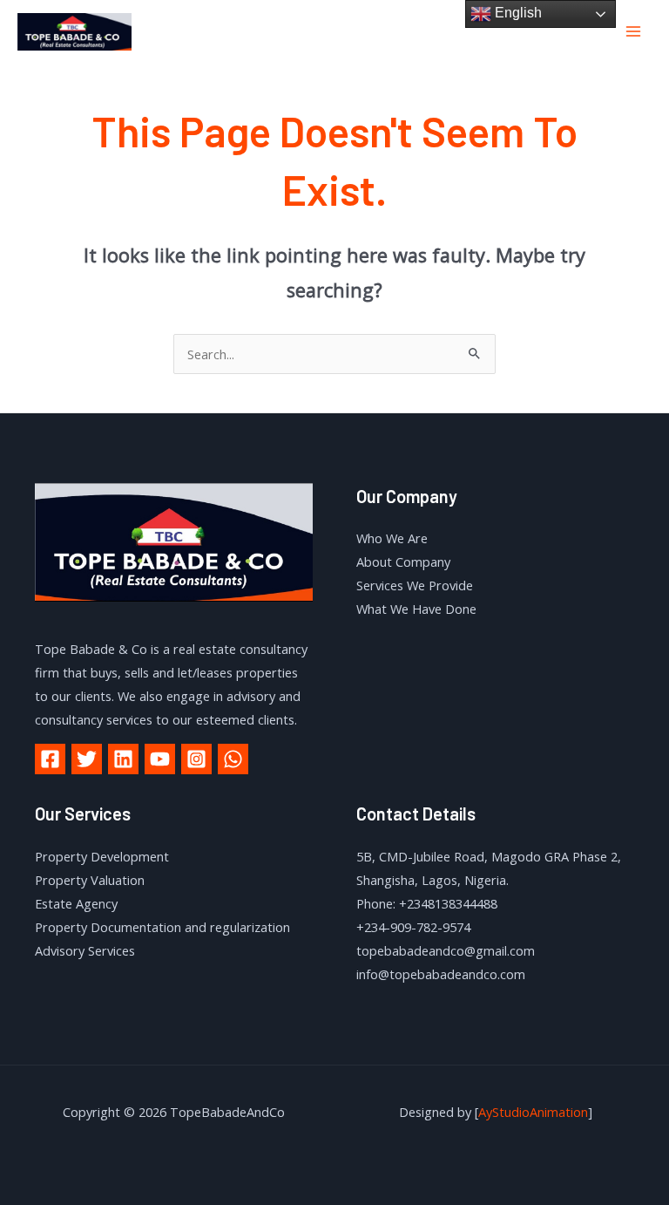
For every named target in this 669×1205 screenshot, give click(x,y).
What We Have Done (416, 608)
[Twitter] (86, 759)
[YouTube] (160, 759)
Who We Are (392, 538)
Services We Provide (414, 585)
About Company (403, 561)
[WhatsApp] (233, 759)
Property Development (102, 856)
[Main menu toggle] (633, 31)
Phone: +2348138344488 (426, 903)
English (516, 12)
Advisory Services (85, 950)
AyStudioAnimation (533, 1111)
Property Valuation (90, 879)
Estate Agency (76, 903)
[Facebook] (50, 759)
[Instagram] (196, 759)
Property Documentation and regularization (162, 927)
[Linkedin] (123, 759)
